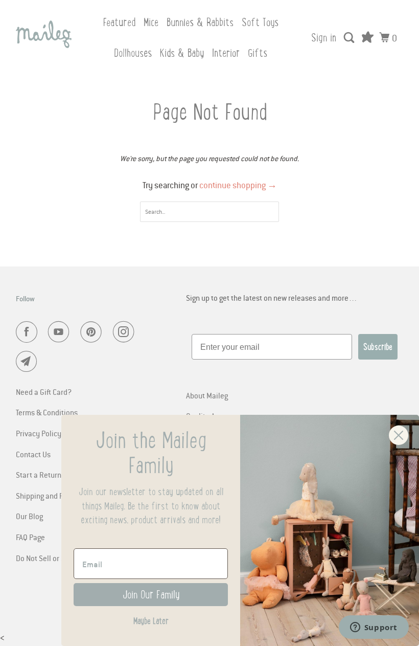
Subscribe (377, 346)
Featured (119, 22)
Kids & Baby (182, 53)
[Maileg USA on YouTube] (61, 332)
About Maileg (207, 395)
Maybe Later (151, 621)
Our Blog (29, 516)
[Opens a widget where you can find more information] (373, 628)
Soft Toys (260, 22)
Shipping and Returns (50, 496)
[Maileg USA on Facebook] (28, 332)
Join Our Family (151, 595)
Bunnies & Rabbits (200, 22)
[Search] (350, 38)
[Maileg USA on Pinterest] (93, 332)
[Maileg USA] (44, 34)
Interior (226, 53)
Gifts (257, 53)
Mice (151, 22)
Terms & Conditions (47, 412)
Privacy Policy (38, 433)
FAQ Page (30, 537)
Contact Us (33, 454)
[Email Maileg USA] (28, 361)
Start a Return (38, 475)
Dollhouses (133, 53)
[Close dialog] (398, 435)
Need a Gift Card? (44, 392)
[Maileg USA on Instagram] (125, 332)
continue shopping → (238, 185)
